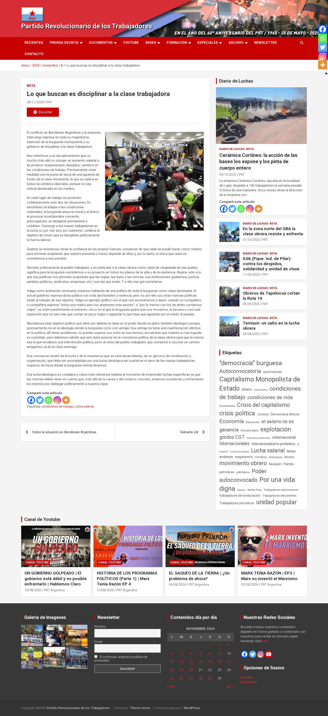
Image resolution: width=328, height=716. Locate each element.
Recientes (34, 43)
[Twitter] (40, 400)
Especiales (207, 43)
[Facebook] (31, 400)
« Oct (171, 687)
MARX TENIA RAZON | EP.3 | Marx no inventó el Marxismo (269, 575)
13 (191, 662)
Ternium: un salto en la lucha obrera (271, 326)
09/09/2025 (251, 304)
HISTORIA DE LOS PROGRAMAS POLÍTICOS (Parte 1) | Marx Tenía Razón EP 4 (127, 578)
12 (181, 662)
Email (98, 641)
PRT (49, 102)
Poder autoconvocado (242, 475)
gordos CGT (232, 437)
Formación (177, 43)
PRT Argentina (54, 590)
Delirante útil (189, 432)
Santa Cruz (254, 489)
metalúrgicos (275, 457)
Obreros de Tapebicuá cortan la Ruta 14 (271, 296)
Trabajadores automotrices (281, 489)
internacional (284, 437)
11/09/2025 (251, 274)
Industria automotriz (258, 437)
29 (210, 678)
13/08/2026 (105, 590)
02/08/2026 (249, 584)
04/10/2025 (227, 174)
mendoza (261, 457)
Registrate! (248, 682)
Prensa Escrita (64, 43)
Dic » (230, 687)
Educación (252, 422)
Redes (150, 43)
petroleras (226, 472)
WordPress (192, 708)
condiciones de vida (270, 397)
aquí (265, 641)
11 (172, 662)
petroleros (243, 472)
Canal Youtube (37, 562)
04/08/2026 (177, 584)
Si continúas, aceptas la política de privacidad (121, 658)
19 (181, 670)
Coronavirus (227, 406)
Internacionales (234, 443)
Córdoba (263, 414)
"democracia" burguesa (250, 363)
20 (191, 670)
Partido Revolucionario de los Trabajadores (86, 26)
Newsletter (265, 43)
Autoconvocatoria (240, 371)
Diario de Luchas (236, 81)
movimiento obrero (243, 463)
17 (229, 662)
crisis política (237, 413)
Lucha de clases (239, 451)
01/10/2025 (251, 239)
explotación (275, 429)
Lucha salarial (84, 406)
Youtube (131, 43)
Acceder (247, 677)
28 (200, 678)
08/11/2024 (35, 102)
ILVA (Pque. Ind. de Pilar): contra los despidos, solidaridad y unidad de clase (271, 263)
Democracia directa (285, 414)
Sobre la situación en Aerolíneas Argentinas (64, 432)
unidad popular (276, 502)
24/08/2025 (251, 334)
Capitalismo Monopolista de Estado (259, 383)
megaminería (244, 457)
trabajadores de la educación (239, 495)
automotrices (272, 372)
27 (191, 678)
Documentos (101, 43)
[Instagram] (57, 400)
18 (172, 670)
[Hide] (326, 73)
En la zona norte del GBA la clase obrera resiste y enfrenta (273, 231)
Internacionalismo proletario (273, 444)
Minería (289, 457)
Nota (31, 85)
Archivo (236, 43)
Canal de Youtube (42, 519)
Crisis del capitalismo (263, 405)
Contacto (34, 54)
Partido (289, 464)
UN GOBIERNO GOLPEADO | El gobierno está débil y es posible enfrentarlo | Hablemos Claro (56, 578)
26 (181, 678)
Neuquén (275, 464)
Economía (231, 421)
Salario (241, 489)
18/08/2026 (33, 590)
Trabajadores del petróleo (279, 495)
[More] (66, 400)
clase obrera (261, 389)
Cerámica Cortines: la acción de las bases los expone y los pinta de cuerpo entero (258, 161)
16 (219, 662)
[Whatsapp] (48, 400)
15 (210, 662)
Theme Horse (140, 708)
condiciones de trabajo (57, 406)
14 (200, 662)
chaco (247, 389)
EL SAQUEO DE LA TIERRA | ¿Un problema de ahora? (199, 575)
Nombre (100, 626)
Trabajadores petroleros (236, 503)
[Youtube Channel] (268, 654)
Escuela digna (249, 430)
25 (172, 678)
